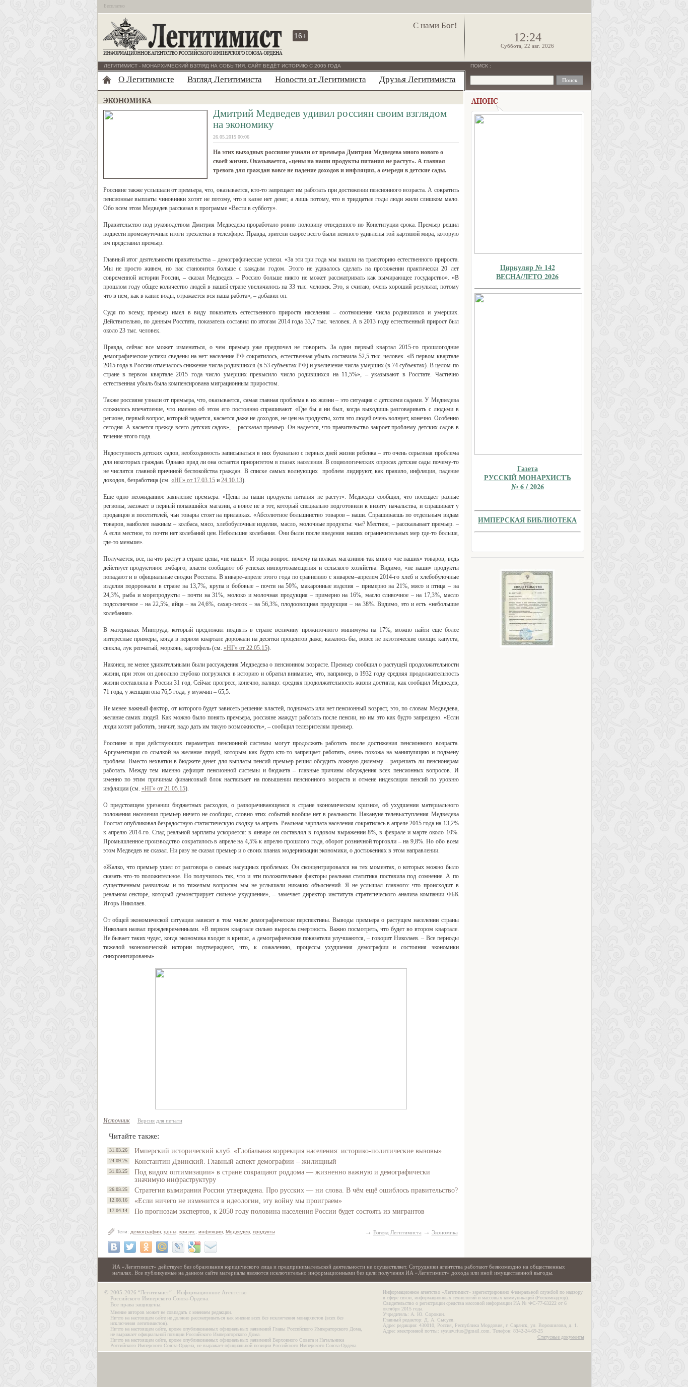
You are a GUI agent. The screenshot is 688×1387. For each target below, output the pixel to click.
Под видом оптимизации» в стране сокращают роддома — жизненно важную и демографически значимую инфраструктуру (282, 1175)
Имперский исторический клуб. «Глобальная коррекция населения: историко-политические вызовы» (288, 1151)
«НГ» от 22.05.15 (245, 647)
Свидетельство (527, 608)
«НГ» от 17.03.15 (193, 480)
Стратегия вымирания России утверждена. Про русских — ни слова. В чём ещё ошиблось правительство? (296, 1190)
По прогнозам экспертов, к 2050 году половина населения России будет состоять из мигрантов (279, 1211)
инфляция (210, 1231)
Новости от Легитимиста (320, 79)
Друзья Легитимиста (417, 79)
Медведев (238, 1231)
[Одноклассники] (146, 1247)
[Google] (194, 1247)
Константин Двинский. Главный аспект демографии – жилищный (235, 1161)
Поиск (480, 66)
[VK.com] (114, 1247)
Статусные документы (560, 1337)
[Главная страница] (106, 80)
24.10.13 (231, 480)
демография (145, 1231)
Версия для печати (159, 1120)
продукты (264, 1231)
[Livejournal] (178, 1247)
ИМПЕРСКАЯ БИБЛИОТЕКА (527, 519)
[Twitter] (130, 1247)
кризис (187, 1231)
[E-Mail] (210, 1247)
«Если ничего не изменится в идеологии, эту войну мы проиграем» (238, 1201)
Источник (116, 1120)
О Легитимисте (146, 79)
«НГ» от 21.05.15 (163, 788)
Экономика (445, 1232)
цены (170, 1231)
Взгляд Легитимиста (224, 79)
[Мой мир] (162, 1247)
